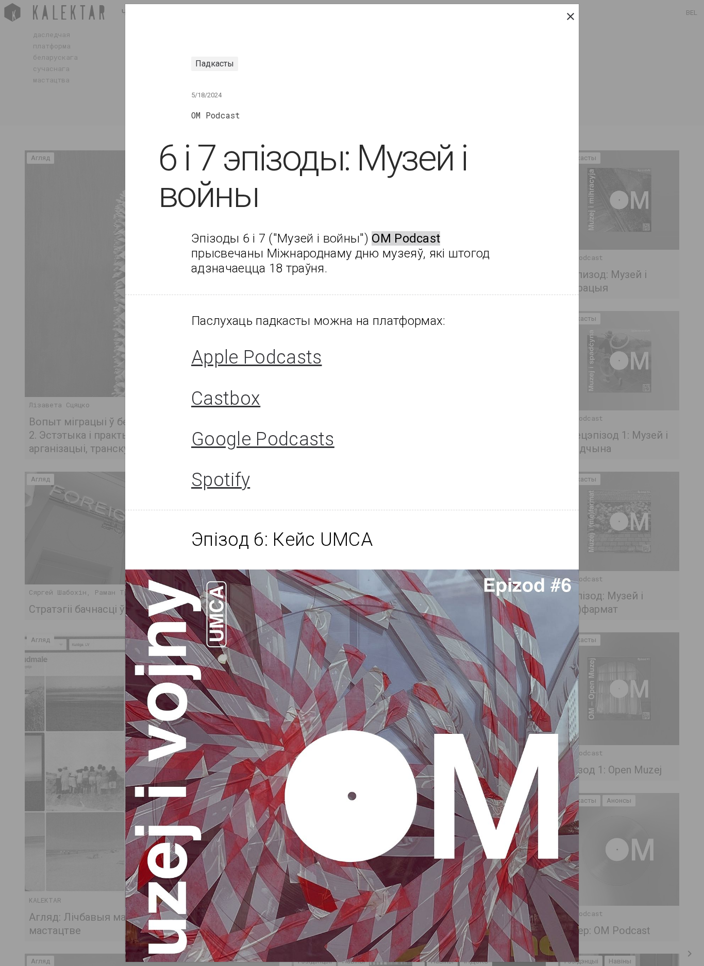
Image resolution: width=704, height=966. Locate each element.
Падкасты (214, 63)
